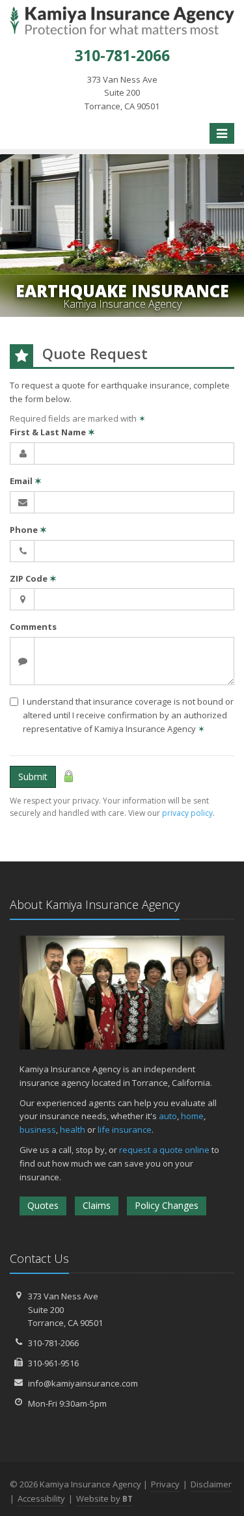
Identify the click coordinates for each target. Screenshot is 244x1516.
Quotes (43, 1205)
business (38, 1129)
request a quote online (164, 1150)
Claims (97, 1205)
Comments (33, 626)
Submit (32, 776)
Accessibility (41, 1498)
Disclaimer (211, 1484)
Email (26, 481)
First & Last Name (52, 432)
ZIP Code (33, 578)
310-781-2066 (53, 1343)
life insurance (125, 1129)
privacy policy (187, 813)
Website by (104, 1498)
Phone (28, 529)
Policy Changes (166, 1205)
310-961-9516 (53, 1363)
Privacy (165, 1484)
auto (168, 1116)
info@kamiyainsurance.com (83, 1383)
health (72, 1129)
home (192, 1116)
